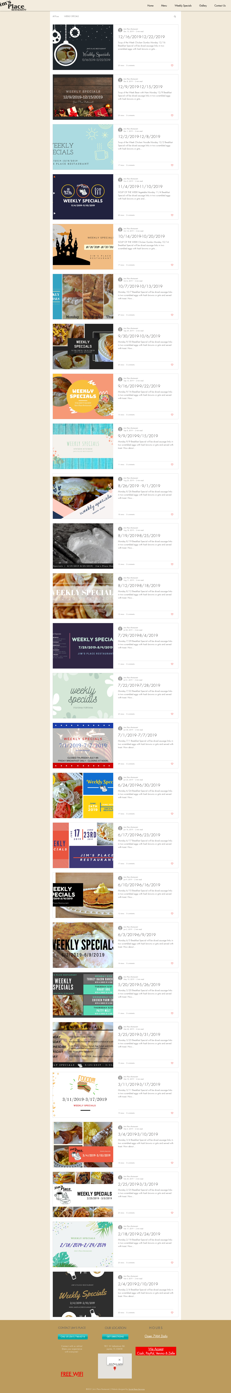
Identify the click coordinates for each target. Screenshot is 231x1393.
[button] (175, 16)
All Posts (56, 16)
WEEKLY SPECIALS (71, 16)
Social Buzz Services (137, 1389)
